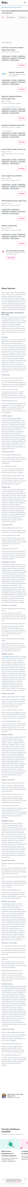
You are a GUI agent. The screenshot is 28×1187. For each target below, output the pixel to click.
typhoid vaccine (8, 986)
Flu (18, 351)
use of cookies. (18, 1181)
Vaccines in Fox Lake (16, 7)
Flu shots (4, 339)
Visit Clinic (22, 65)
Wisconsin (7, 7)
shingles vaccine (8, 656)
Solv (3, 7)
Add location (11, 258)
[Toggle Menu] (24, 2)
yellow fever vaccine (9, 904)
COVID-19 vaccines (15, 418)
